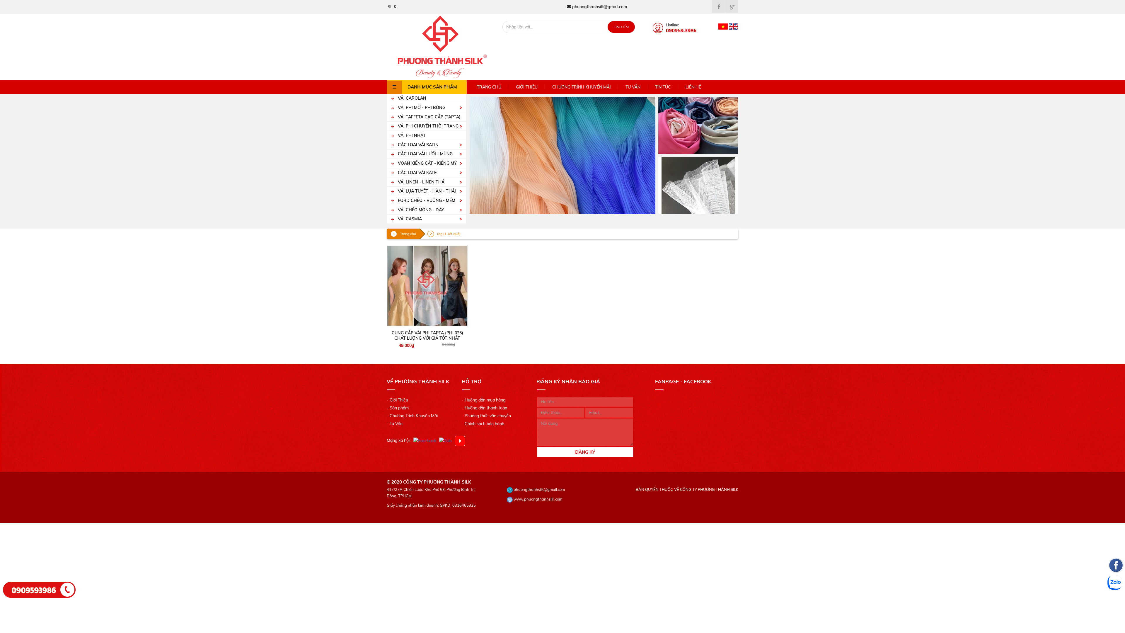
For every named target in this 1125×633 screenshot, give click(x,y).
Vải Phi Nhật (411, 135)
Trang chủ (489, 87)
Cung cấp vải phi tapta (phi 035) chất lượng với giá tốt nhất (427, 335)
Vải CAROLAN (411, 98)
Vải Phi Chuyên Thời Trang (427, 126)
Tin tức (663, 87)
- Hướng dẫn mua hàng (483, 400)
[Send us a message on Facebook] (1116, 600)
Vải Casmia (409, 219)
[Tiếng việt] (723, 26)
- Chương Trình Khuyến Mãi (412, 415)
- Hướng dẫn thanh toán (484, 408)
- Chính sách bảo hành (483, 423)
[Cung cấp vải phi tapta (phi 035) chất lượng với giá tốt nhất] (427, 286)
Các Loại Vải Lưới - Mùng (425, 153)
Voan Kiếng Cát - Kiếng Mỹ (427, 163)
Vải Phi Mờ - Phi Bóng (421, 107)
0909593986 (34, 589)
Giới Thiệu (527, 87)
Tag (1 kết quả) (449, 234)
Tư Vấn (632, 87)
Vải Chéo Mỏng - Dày (420, 209)
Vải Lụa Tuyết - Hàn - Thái (426, 191)
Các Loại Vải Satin (418, 144)
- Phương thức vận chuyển (486, 415)
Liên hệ (693, 87)
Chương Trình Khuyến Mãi (581, 87)
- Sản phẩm (398, 408)
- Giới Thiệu (397, 400)
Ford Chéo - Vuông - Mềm (426, 200)
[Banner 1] (698, 124)
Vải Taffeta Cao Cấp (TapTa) (429, 117)
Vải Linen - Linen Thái (421, 182)
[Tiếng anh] (733, 26)
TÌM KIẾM (621, 27)
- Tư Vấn (395, 423)
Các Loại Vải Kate (417, 172)
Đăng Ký (585, 452)
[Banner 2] (698, 185)
